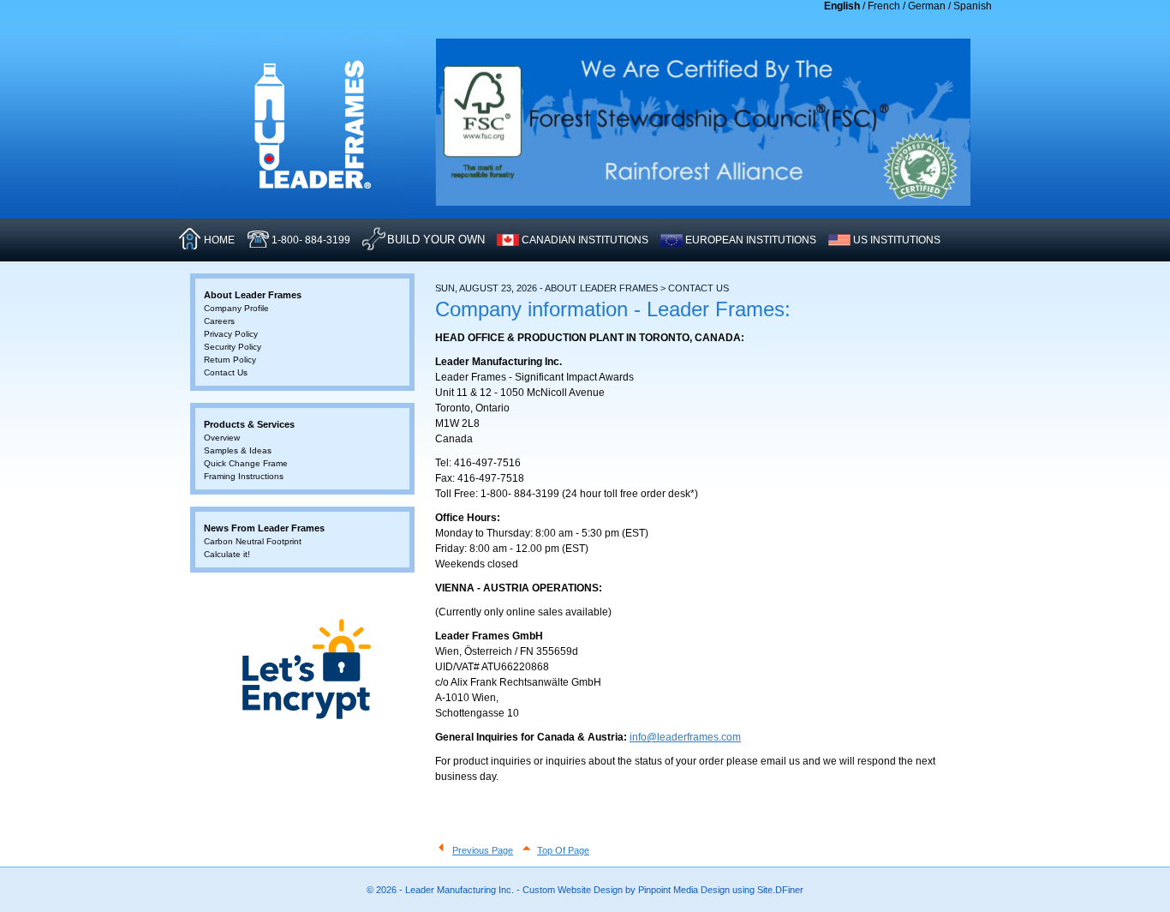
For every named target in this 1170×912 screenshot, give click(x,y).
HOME (219, 240)
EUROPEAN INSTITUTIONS (750, 240)
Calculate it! (227, 554)
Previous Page (482, 850)
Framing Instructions (244, 476)
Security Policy (232, 346)
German (927, 6)
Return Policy (230, 359)
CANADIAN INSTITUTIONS (585, 240)
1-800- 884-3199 (311, 240)
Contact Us (226, 372)
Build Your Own (436, 239)
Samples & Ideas (238, 450)
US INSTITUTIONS (896, 240)
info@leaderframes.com (685, 737)
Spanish (972, 6)
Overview (222, 437)
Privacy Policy (231, 334)
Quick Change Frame (246, 463)
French (884, 6)
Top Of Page (563, 850)
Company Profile (236, 308)
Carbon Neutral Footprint (252, 541)
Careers (219, 321)
